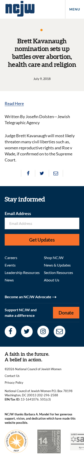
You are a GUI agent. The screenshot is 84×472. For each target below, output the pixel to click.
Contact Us (12, 376)
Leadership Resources (22, 272)
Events (10, 265)
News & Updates (57, 265)
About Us (51, 280)
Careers (11, 257)
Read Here (14, 103)
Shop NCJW (53, 257)
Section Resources (58, 272)
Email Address (18, 213)
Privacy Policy (14, 382)
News (9, 280)
